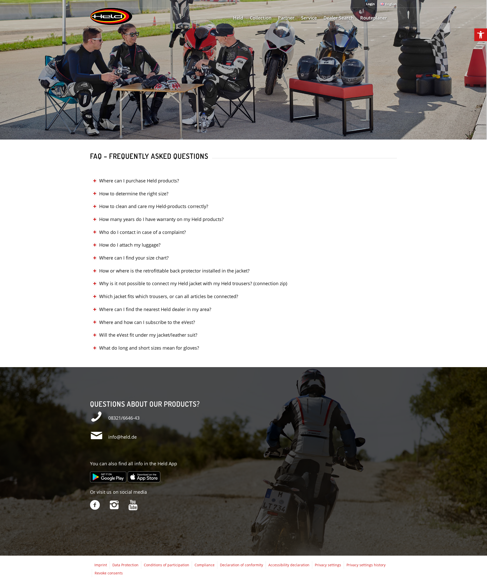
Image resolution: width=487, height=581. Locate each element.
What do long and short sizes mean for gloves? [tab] (149, 348)
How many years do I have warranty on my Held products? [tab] (161, 219)
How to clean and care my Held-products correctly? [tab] (153, 206)
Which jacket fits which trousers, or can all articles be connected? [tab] (168, 296)
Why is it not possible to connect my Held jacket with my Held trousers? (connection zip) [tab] (193, 283)
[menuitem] (370, 4)
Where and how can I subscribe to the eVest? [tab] (147, 322)
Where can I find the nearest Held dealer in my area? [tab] (155, 309)
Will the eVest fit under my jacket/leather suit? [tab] (148, 335)
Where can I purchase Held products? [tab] (139, 181)
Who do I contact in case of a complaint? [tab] (142, 232)
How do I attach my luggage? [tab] (130, 245)
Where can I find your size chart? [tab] (134, 258)
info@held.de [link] (122, 437)
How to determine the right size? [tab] (133, 194)
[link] (480, 34)
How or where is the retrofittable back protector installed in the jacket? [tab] (174, 271)
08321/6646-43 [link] (124, 418)
